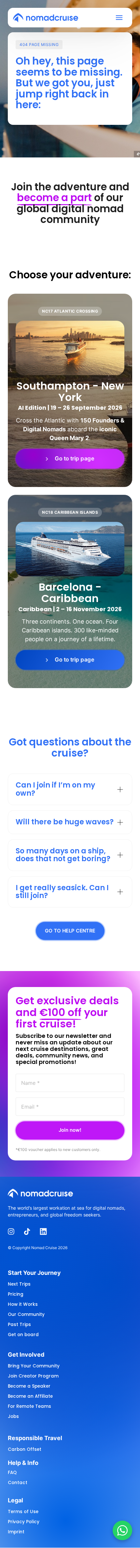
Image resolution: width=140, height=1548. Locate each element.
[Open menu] (121, 18)
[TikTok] (29, 1231)
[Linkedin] (45, 1231)
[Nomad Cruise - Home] (45, 17)
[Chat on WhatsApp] (122, 1530)
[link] (70, 459)
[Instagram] (13, 1231)
